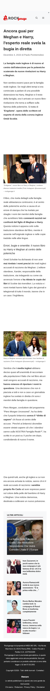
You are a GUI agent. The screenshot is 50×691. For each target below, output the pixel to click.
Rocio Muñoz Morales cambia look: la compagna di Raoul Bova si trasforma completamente (32, 606)
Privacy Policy (29, 687)
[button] (36, 18)
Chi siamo (9, 687)
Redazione (19, 687)
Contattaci (40, 670)
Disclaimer (41, 687)
